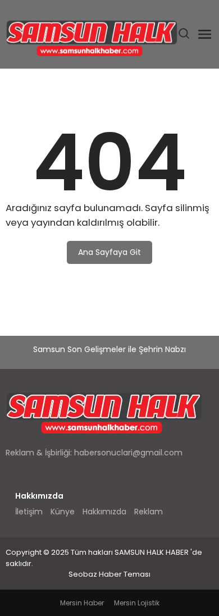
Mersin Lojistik (136, 603)
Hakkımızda (104, 511)
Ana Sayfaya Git (109, 252)
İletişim (29, 511)
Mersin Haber (82, 603)
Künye (63, 511)
